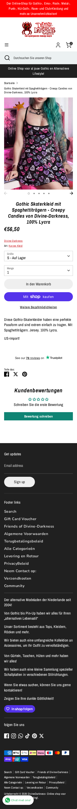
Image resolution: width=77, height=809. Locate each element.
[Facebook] (6, 735)
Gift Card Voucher (20, 518)
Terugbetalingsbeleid (23, 541)
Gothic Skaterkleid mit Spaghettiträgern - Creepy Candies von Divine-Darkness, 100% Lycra (38, 90)
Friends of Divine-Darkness (29, 526)
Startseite (9, 83)
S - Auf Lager (16, 257)
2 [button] (34, 193)
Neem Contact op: (20, 570)
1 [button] (29, 193)
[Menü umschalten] (6, 45)
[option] (38, 143)
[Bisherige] (5, 193)
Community (14, 585)
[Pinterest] (34, 735)
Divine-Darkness (13, 241)
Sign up (19, 481)
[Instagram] (13, 735)
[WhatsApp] (20, 735)
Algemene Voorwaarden (26, 533)
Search (10, 511)
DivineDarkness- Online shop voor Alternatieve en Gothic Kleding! (35, 796)
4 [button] (44, 193)
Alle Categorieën (19, 548)
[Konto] (58, 43)
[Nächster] (71, 193)
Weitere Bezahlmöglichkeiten (38, 307)
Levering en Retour (21, 556)
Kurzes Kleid (15, 246)
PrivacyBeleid (16, 563)
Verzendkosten (17, 578)
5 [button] (48, 193)
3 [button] (39, 193)
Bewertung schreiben (38, 416)
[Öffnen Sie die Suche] (6, 57)
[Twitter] (41, 735)
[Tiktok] (27, 735)
